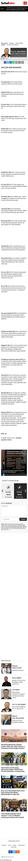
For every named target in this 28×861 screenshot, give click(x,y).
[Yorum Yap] (22, 62)
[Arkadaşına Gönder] (16, 62)
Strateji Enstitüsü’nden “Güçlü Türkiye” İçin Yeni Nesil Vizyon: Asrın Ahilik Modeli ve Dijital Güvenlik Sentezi (16, 9)
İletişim (15, 845)
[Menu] (25, 3)
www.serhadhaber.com (6, 860)
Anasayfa (4, 845)
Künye (9, 845)
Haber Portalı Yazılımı (9, 857)
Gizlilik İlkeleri (21, 845)
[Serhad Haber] (8, 3)
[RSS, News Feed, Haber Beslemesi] (18, 851)
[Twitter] (8, 62)
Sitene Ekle (13, 847)
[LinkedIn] (10, 62)
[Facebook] (5, 62)
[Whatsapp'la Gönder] (13, 62)
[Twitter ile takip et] (14, 851)
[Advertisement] (14, 26)
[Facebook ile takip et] (10, 851)
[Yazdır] (19, 62)
